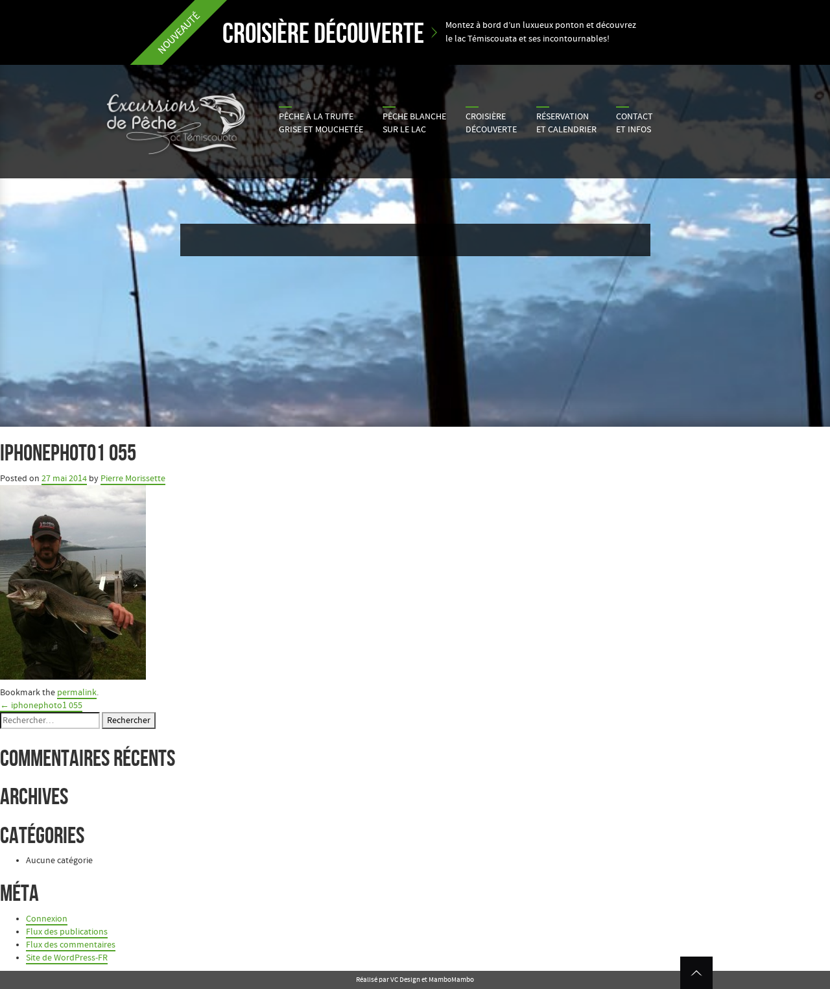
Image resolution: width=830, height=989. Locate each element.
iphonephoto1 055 (41, 705)
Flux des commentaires (70, 945)
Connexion (46, 919)
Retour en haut (696, 973)
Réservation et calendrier (566, 123)
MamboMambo (451, 979)
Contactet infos (634, 123)
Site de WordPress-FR (67, 958)
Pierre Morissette (133, 478)
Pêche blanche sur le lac (414, 123)
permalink (77, 692)
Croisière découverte (491, 123)
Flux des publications (67, 932)
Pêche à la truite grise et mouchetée (321, 123)
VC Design (405, 979)
